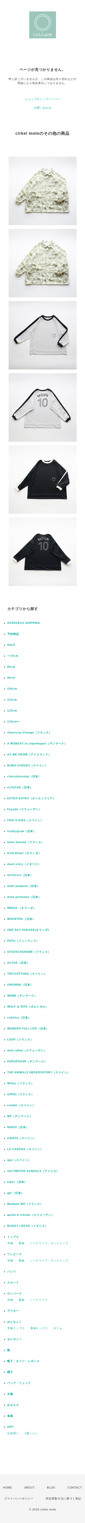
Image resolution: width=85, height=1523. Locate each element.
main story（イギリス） (24, 864)
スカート (13, 1282)
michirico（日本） (20, 875)
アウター (13, 1310)
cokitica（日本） (19, 1017)
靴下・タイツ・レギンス (23, 1361)
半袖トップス (16, 1328)
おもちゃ (13, 1405)
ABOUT (29, 1487)
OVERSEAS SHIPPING (23, 623)
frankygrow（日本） (21, 831)
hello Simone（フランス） (25, 842)
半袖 (10, 1243)
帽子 (10, 1372)
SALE (11, 645)
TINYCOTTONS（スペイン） (27, 973)
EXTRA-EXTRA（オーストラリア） (31, 798)
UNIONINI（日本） (20, 984)
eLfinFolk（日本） (20, 787)
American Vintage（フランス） (29, 732)
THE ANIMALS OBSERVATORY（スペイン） (38, 1072)
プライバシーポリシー (19, 1498)
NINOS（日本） (18, 1127)
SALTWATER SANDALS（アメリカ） (33, 1171)
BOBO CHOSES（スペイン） (27, 765)
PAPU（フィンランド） (23, 940)
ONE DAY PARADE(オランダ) (28, 930)
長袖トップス (39, 1328)
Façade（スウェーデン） (24, 809)
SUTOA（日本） (18, 962)
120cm (12, 710)
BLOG (51, 1487)
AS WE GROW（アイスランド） (29, 754)
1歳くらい (31, 1433)
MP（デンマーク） (19, 1116)
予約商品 (13, 634)
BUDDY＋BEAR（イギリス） (27, 1225)
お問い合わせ (42, 107)
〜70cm (12, 655)
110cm (12, 699)
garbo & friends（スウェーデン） (30, 1215)
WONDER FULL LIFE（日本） (28, 1028)
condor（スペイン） (21, 1105)
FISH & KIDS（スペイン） (25, 820)
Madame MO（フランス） (25, 1204)
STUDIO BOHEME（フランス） (29, 951)
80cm (11, 666)
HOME (7, 1487)
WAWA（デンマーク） (22, 995)
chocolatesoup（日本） (24, 776)
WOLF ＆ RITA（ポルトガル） (27, 1006)
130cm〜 (13, 721)
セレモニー (14, 1339)
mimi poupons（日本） (23, 886)
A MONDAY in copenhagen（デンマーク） (37, 743)
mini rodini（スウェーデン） (27, 1050)
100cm (12, 688)
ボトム (57, 1328)
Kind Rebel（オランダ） (24, 853)
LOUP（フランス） (20, 1039)
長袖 (21, 1243)
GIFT (10, 1426)
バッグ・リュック (19, 1383)
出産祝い (13, 1433)
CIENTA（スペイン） (21, 1138)
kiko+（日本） (17, 1182)
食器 (10, 1415)
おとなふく (14, 1321)
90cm (11, 677)
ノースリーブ (39, 1299)
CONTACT (75, 1487)
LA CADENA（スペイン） (25, 1149)
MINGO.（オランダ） (21, 908)
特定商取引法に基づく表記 (63, 1498)
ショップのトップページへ (42, 99)
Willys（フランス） (20, 1083)
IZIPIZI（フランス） (20, 1094)
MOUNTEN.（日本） (21, 919)
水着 (10, 1394)
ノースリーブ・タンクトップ (49, 1243)
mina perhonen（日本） (24, 897)
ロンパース (14, 1293)
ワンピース (14, 1254)
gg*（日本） (15, 1193)
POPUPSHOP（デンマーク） (27, 1061)
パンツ (11, 1271)
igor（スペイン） (19, 1160)
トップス (13, 1236)
